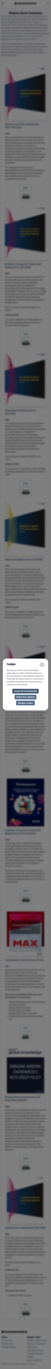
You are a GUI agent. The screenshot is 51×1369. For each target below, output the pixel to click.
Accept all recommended (25, 691)
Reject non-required (25, 697)
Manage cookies (25, 703)
